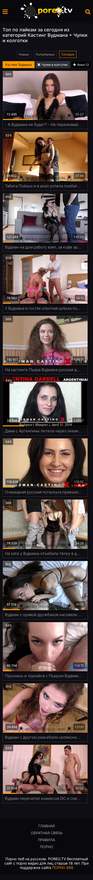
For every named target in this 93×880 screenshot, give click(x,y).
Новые (24, 54)
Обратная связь (47, 833)
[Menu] (5, 11)
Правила (46, 840)
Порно (46, 847)
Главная (46, 826)
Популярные (45, 54)
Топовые (67, 54)
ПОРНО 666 (62, 867)
